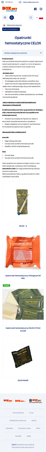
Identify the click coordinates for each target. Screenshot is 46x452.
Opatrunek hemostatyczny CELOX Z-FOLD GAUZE (23, 329)
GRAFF (14, 445)
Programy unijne (24, 428)
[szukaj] (31, 17)
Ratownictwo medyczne (14, 25)
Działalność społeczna (18, 420)
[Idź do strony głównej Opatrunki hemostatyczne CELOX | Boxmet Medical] (9, 9)
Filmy (38, 428)
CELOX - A (23, 226)
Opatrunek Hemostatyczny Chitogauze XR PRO (23, 276)
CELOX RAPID (23, 380)
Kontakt (18, 436)
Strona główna (18, 413)
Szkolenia (9, 428)
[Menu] (5, 17)
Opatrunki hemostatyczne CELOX (11, 29)
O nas (31, 413)
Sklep (29, 436)
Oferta (33, 420)
